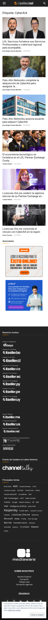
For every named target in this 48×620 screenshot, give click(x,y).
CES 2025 (20, 490)
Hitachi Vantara (25, 502)
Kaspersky (11, 510)
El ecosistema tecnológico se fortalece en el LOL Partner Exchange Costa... (23, 157)
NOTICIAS (6, 9)
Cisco (37, 490)
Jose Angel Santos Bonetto (11, 51)
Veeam (35, 526)
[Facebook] (7, 601)
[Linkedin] (20, 601)
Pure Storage (32, 519)
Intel (6, 506)
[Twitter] (34, 601)
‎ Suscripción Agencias (24, 584)
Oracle (23, 519)
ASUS (34, 486)
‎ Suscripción (24, 579)
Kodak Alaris (24, 511)
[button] (4, 3)
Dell (30, 494)
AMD (15, 486)
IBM (37, 502)
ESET (22, 498)
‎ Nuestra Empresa (24, 577)
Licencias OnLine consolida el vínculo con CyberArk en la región (21, 230)
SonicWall (7, 527)
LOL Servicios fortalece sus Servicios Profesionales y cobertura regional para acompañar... (23, 44)
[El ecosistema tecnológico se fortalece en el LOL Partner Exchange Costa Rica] (24, 140)
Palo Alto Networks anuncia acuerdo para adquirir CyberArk (23, 120)
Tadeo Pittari (7, 164)
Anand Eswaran (25, 486)
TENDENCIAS (21, 9)
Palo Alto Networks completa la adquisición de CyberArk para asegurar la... (20, 83)
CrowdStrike (22, 494)
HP (33, 502)
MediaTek (35, 515)
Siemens (32, 523)
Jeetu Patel (32, 506)
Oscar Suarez (7, 235)
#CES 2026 (7, 486)
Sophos (15, 527)
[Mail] (27, 601)
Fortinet (7, 502)
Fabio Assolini (30, 498)
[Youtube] (40, 601)
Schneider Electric (20, 523)
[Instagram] (14, 601)
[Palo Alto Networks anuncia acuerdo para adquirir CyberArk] (24, 105)
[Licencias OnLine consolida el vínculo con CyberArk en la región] (24, 215)
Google (14, 502)
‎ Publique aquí (24, 582)
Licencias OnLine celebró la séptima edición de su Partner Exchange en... (23, 195)
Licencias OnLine (21, 514)
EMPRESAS (34, 9)
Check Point (29, 490)
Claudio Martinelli (10, 494)
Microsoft (8, 518)
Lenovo (7, 515)
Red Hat (8, 522)
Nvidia (16, 518)
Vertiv (6, 531)
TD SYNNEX (24, 527)
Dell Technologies (11, 498)
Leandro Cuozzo (36, 511)
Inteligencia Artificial (18, 506)
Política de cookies (14, 610)
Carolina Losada (9, 490)
